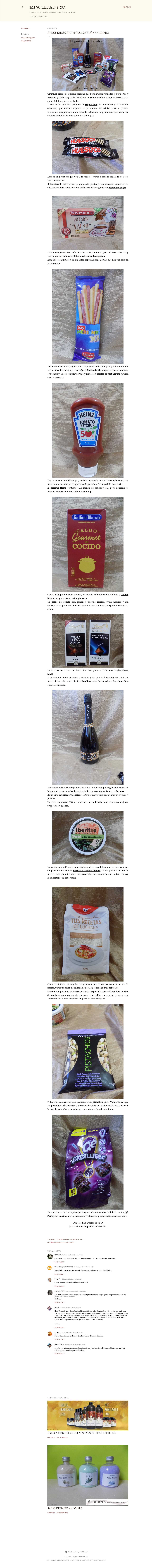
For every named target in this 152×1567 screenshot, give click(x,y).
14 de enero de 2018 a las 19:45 (75, 1344)
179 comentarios (62, 1437)
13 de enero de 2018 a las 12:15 (71, 1279)
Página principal (39, 17)
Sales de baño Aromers (64, 1508)
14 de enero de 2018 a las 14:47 (71, 1307)
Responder (59, 1262)
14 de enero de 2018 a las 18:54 (72, 1332)
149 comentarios (62, 1512)
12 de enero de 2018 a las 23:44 (72, 1255)
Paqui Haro (59, 1344)
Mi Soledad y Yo (47, 7)
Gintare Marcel (83, 1556)
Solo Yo (58, 1279)
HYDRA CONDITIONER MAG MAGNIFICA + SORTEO (81, 1433)
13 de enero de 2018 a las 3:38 (84, 1267)
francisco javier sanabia (64, 1267)
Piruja (57, 1307)
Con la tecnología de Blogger (78, 1552)
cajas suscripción (28, 38)
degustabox (26, 41)
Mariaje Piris (59, 1291)
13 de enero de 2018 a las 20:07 (75, 1291)
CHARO (58, 1332)
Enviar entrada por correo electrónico (69, 1239)
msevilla (58, 1255)
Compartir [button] (25, 28)
